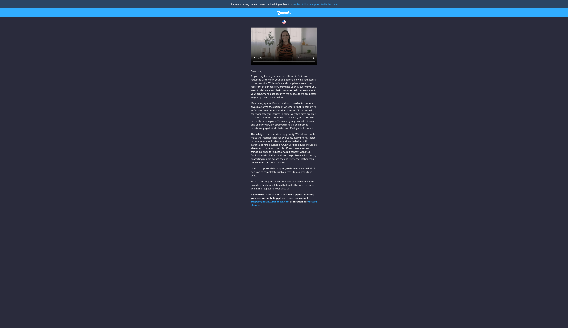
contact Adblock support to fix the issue (315, 4)
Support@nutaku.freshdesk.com (270, 201)
